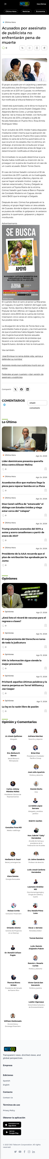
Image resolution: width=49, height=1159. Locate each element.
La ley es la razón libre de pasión (20, 706)
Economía (40, 11)
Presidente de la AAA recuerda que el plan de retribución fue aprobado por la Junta (24, 557)
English (6, 1085)
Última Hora (11, 11)
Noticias (26, 11)
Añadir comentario (35, 403)
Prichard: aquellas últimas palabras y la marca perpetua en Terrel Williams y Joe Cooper (24, 685)
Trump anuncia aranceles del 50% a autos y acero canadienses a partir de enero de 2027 (23, 532)
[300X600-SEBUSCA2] (24, 262)
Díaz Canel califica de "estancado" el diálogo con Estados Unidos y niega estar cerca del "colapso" (22, 507)
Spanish (6, 1081)
